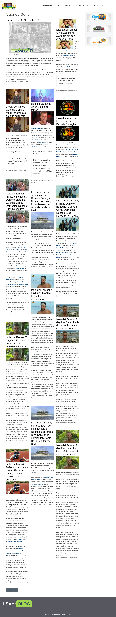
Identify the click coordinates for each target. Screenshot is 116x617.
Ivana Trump (20, 266)
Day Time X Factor (13, 81)
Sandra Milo (18, 249)
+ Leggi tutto (12, 590)
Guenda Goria (43, 142)
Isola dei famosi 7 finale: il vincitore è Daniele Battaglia (66, 121)
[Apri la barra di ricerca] (109, 6)
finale (48, 137)
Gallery (35, 180)
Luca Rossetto (35, 140)
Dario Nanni (36, 479)
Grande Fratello (82, 6)
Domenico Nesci (36, 147)
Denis (46, 243)
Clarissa (33, 245)
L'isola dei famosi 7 (73, 90)
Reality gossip (60, 92)
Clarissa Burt (20, 247)
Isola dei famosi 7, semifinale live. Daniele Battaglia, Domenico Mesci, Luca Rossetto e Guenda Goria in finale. (41, 201)
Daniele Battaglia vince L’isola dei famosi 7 (41, 106)
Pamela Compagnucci (14, 541)
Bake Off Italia (98, 6)
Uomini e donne (46, 6)
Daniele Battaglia (37, 128)
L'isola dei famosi (63, 90)
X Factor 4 (26, 81)
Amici (58, 6)
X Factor (68, 6)
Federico (40, 484)
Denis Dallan (10, 249)
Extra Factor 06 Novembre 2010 (24, 20)
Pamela (33, 484)
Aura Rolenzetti (22, 539)
